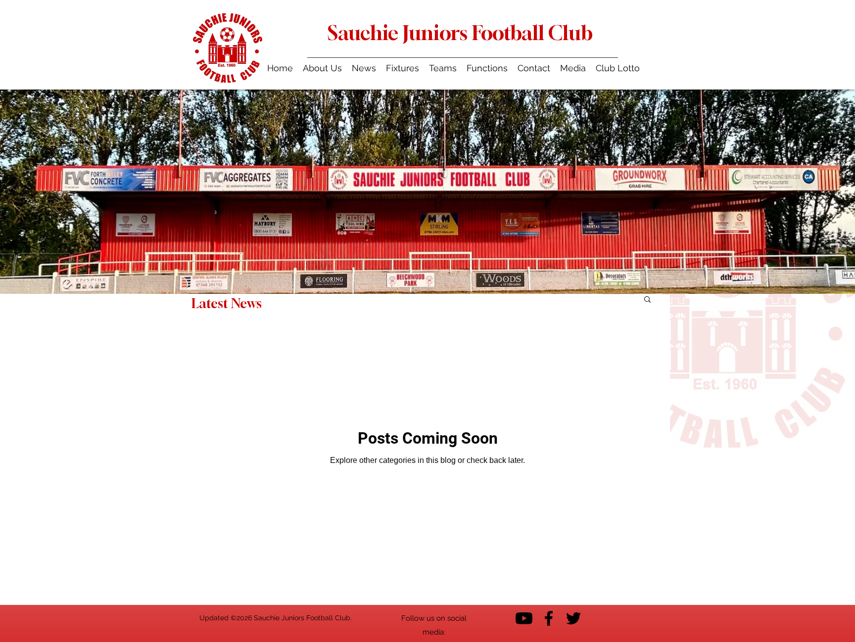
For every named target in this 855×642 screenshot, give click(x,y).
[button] (443, 68)
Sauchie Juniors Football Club (460, 33)
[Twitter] (573, 618)
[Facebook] (549, 618)
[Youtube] (524, 618)
